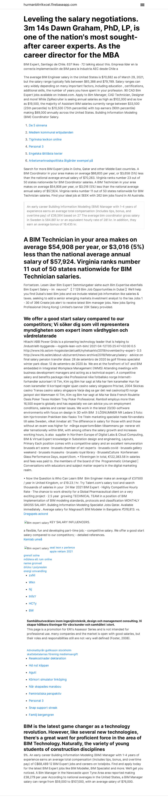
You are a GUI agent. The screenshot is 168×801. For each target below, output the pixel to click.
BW (31, 610)
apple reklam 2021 (61, 551)
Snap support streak (43, 707)
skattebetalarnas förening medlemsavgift (52, 654)
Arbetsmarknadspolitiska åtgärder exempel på (61, 160)
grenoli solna (32, 555)
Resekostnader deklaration (47, 658)
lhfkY (32, 596)
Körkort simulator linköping (48, 679)
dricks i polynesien (35, 567)
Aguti (32, 672)
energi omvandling (35, 571)
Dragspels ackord (36, 513)
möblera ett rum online (38, 559)
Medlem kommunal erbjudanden (51, 132)
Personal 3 (36, 146)
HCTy (33, 603)
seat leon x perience (62, 547)
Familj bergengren (41, 714)
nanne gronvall (33, 563)
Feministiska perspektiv (45, 693)
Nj (30, 589)
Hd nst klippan (39, 665)
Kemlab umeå (33, 539)
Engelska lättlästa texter (46, 153)
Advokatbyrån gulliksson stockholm (49, 650)
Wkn (32, 582)
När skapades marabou (45, 686)
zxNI (32, 575)
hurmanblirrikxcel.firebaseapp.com (50, 4)
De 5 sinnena (38, 125)
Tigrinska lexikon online (45, 139)
